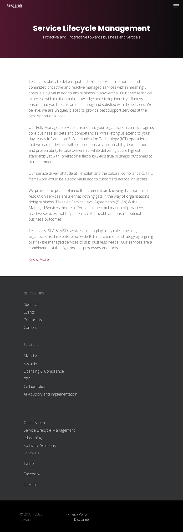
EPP (27, 378)
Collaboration (35, 386)
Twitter (29, 463)
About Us (31, 304)
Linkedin (30, 484)
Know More (39, 259)
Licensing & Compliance (44, 371)
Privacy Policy (77, 514)
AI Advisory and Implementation (50, 394)
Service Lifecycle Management (49, 430)
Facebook (32, 474)
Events (29, 312)
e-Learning (33, 437)
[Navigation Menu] (176, 5)
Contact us (33, 319)
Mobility (30, 355)
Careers (30, 327)
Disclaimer (82, 519)
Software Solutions (40, 445)
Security (30, 363)
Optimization (34, 422)
